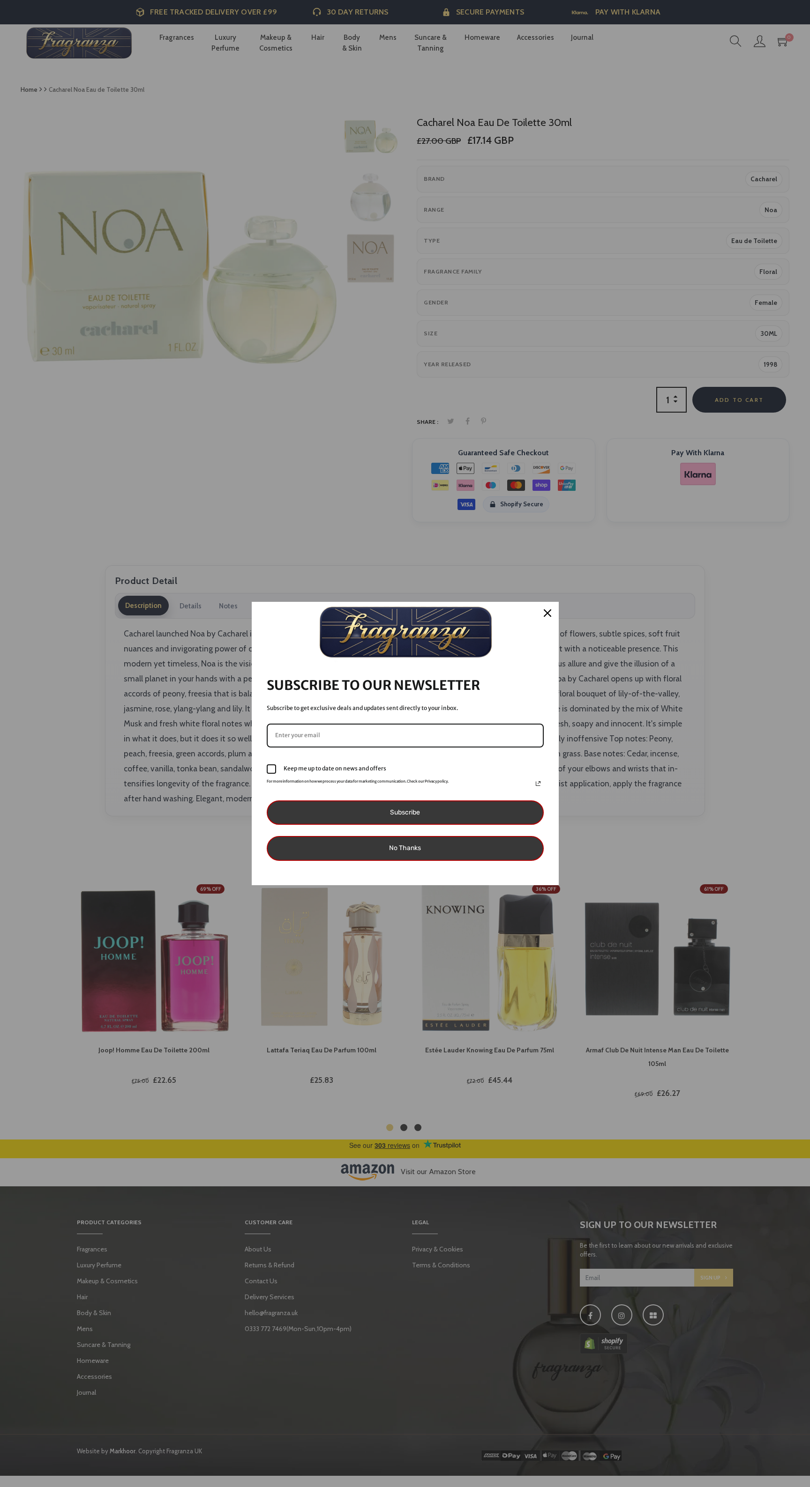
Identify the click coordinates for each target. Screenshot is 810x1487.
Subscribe (405, 812)
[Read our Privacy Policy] (538, 783)
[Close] (547, 613)
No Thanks (405, 848)
